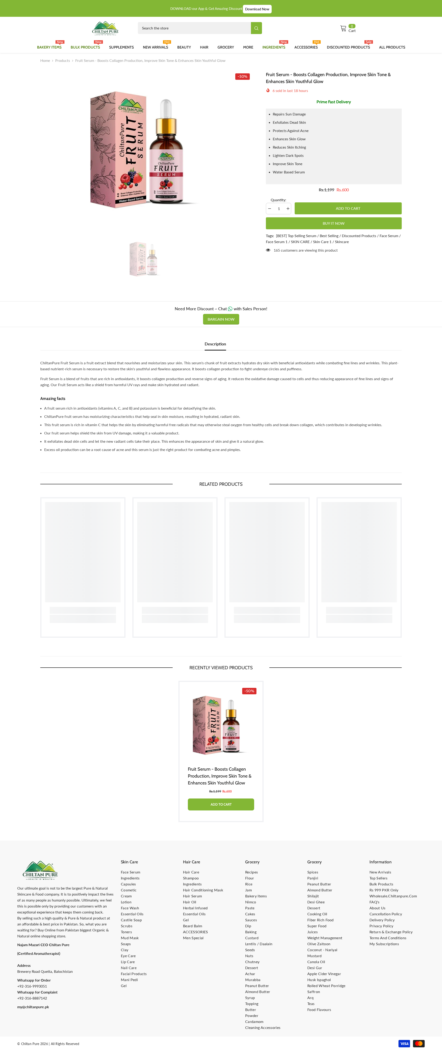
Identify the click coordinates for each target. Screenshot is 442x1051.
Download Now (257, 9)
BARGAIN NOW (221, 319)
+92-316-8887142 (32, 998)
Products (62, 60)
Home (45, 60)
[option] (146, 146)
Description (215, 343)
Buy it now (334, 223)
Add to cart (348, 208)
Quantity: (278, 200)
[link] (83, 610)
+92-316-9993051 (32, 986)
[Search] (200, 28)
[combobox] (194, 28)
